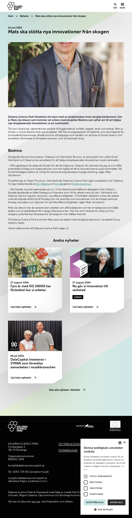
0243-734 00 (20, 471)
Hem (10, 16)
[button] (105, 510)
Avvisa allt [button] (116, 502)
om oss (36, 501)
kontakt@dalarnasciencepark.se (26, 465)
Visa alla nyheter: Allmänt (64, 389)
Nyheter (24, 16)
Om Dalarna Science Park (73, 443)
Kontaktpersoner (68, 450)
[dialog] (104, 477)
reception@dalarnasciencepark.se (27, 478)
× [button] (124, 442)
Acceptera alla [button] (95, 502)
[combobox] (120, 442)
